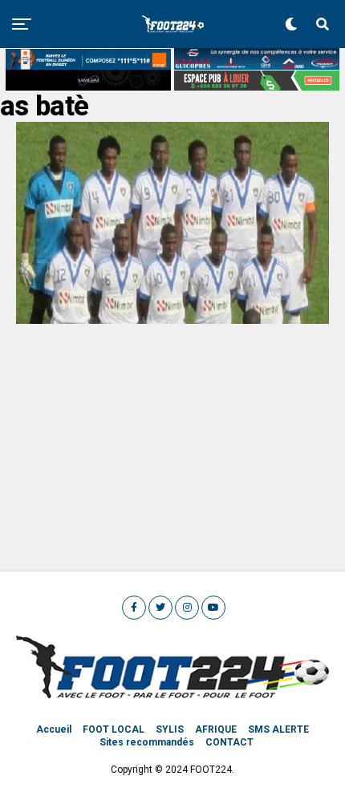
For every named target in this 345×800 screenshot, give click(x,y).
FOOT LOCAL (113, 729)
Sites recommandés (146, 742)
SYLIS (170, 729)
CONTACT (229, 742)
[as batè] (172, 319)
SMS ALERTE (278, 729)
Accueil (53, 729)
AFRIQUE (216, 729)
